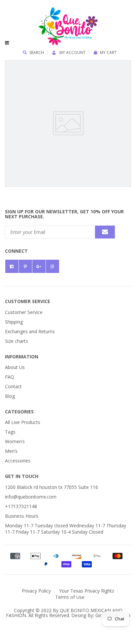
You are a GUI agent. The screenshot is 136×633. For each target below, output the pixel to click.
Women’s (15, 441)
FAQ (9, 377)
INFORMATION (21, 356)
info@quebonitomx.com (30, 497)
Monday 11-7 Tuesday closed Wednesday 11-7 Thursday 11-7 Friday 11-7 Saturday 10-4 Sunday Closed (65, 528)
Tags (10, 432)
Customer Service (24, 312)
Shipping (14, 322)
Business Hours (21, 516)
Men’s (11, 451)
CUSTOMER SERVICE (27, 301)
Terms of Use (70, 597)
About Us (15, 367)
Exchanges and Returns (30, 331)
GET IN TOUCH (21, 476)
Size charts (16, 341)
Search (36, 52)
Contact (13, 386)
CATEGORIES (19, 411)
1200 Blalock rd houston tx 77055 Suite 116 (51, 487)
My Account (71, 52)
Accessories (17, 460)
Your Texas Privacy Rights (86, 591)
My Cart (108, 52)
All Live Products (22, 422)
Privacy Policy (36, 591)
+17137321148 (21, 506)
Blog (10, 396)
